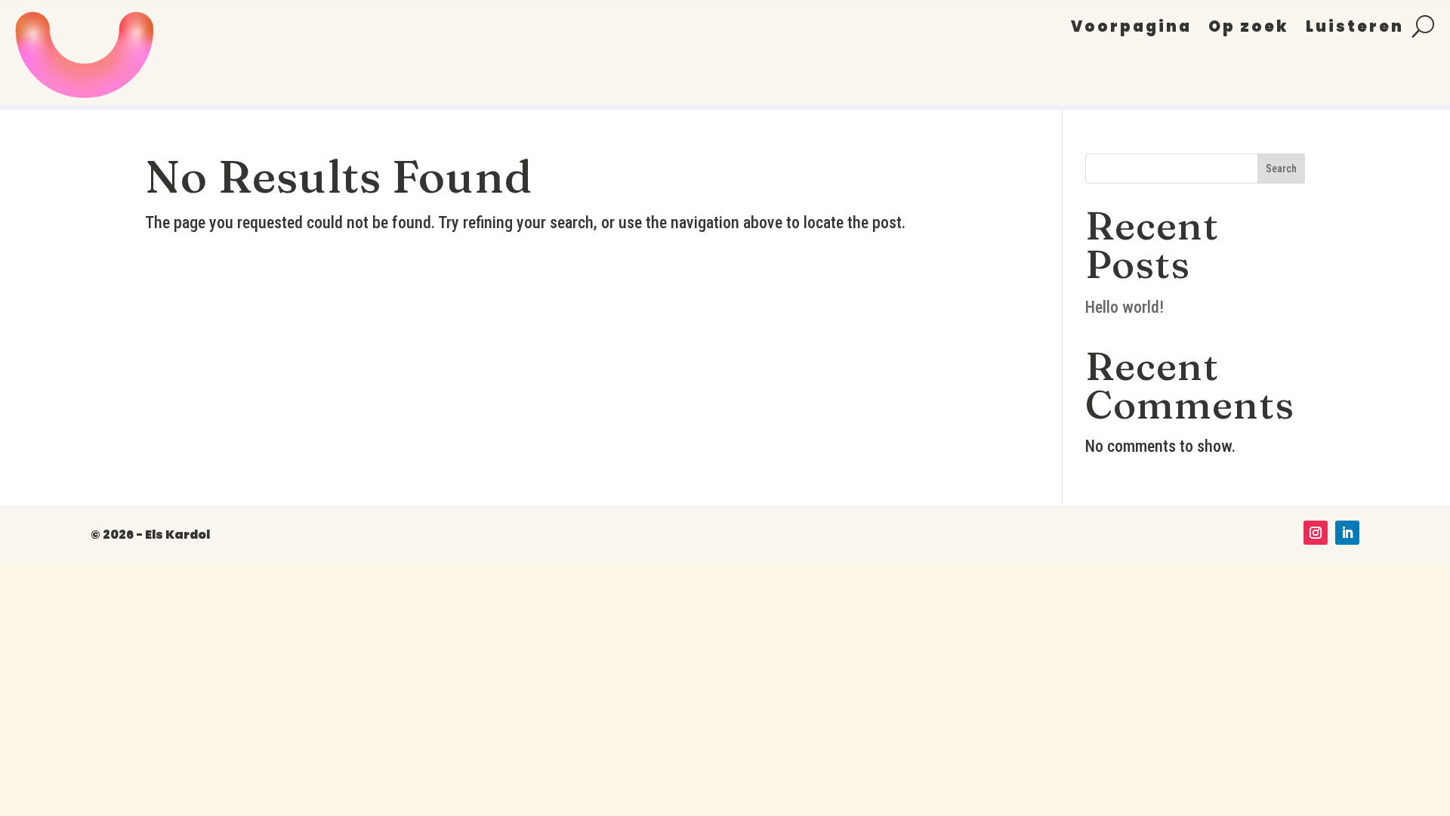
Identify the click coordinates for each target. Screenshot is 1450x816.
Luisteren (1355, 29)
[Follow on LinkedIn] (1347, 533)
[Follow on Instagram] (1315, 533)
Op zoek (1248, 29)
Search (1281, 168)
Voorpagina (1131, 29)
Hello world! (1124, 307)
